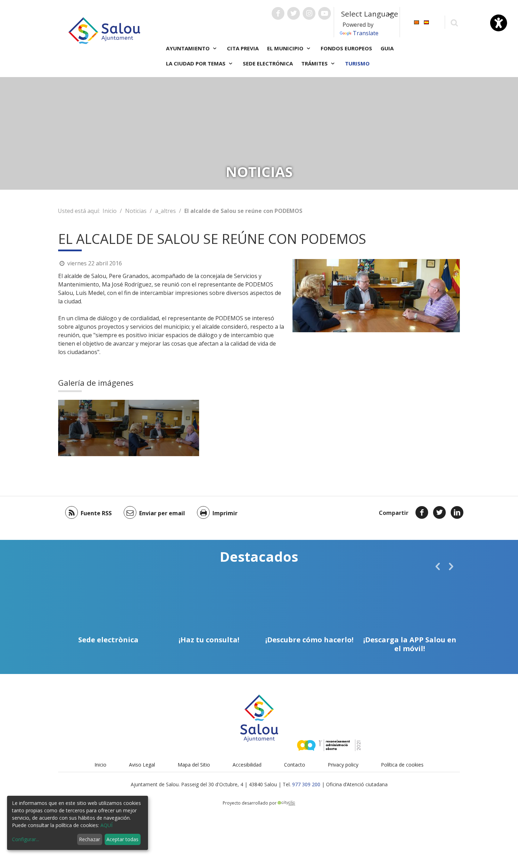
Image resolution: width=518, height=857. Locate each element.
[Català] (416, 21)
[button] (437, 566)
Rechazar (89, 839)
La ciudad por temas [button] (196, 63)
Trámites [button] (315, 63)
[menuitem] (416, 21)
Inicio (110, 211)
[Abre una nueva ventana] (278, 13)
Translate (365, 33)
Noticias (136, 211)
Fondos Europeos (346, 48)
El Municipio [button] (286, 48)
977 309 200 (306, 784)
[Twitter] (439, 512)
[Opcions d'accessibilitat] (498, 23)
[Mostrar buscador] (454, 22)
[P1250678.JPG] (164, 428)
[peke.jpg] (93, 428)
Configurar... (25, 839)
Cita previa (243, 48)
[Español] (426, 21)
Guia (387, 48)
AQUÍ (106, 825)
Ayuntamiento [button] (188, 48)
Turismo (357, 63)
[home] (104, 30)
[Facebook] (421, 512)
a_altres (165, 211)
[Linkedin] (457, 512)
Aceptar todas (122, 839)
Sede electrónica (268, 63)
